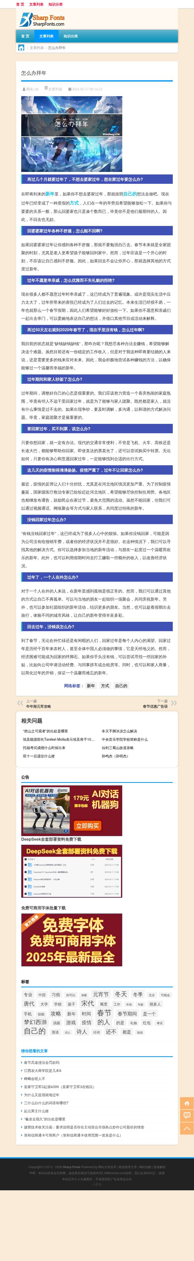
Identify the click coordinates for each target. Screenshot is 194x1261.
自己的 (130, 193)
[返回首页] (185, 1103)
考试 (160, 1023)
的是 (120, 1022)
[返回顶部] (185, 1128)
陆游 (140, 1032)
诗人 (82, 1031)
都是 (127, 1032)
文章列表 (36, 4)
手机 (28, 1013)
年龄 (140, 1004)
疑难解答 (160, 1167)
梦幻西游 (35, 1022)
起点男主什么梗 (36, 1110)
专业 (28, 994)
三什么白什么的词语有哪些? (46, 1102)
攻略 (56, 1013)
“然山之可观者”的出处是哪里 (45, 730)
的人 (104, 1021)
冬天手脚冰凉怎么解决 (119, 730)
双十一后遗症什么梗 (39, 755)
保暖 (84, 995)
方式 (74, 202)
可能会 (165, 995)
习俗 (56, 994)
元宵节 (101, 994)
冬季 (138, 994)
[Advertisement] (97, 1225)
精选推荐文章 (128, 1167)
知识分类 (55, 4)
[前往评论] (185, 1115)
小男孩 (97, 1184)
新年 (50, 193)
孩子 (71, 1004)
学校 (58, 1004)
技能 (41, 1014)
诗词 (96, 1032)
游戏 (71, 1022)
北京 (152, 995)
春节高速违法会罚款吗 (41, 1062)
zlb (36, 89)
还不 (111, 1031)
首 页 (20, 4)
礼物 (133, 1022)
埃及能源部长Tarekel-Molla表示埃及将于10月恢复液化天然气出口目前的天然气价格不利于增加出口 (60, 739)
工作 (117, 1004)
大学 (44, 1004)
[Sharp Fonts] (42, 9)
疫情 (86, 1022)
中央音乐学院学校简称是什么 (125, 739)
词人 (67, 1032)
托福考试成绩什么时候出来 (44, 747)
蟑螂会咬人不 (34, 1078)
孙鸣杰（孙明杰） (116, 755)
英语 (55, 1032)
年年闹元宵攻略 (38, 706)
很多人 (155, 1004)
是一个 (149, 1013)
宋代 (87, 1002)
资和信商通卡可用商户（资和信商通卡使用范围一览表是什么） (73, 1135)
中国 (41, 994)
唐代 (29, 1003)
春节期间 (127, 1013)
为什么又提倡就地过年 (41, 1094)
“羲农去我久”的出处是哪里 (44, 1118)
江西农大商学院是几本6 (42, 1070)
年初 (129, 1004)
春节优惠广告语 (155, 706)
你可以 (70, 995)
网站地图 (145, 1167)
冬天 (121, 993)
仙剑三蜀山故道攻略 (118, 747)
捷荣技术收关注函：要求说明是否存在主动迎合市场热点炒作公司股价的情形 (84, 1126)
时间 (86, 1013)
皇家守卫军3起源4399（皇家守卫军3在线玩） (60, 1086)
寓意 (104, 1004)
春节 (104, 1012)
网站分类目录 (107, 1167)
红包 (147, 1022)
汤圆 (56, 1022)
